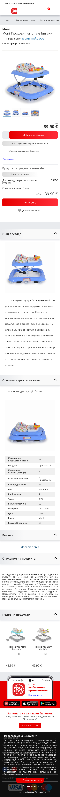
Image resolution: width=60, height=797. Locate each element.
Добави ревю (30, 547)
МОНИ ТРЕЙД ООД (33, 38)
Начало (7, 20)
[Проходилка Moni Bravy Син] (17, 633)
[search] (40, 11)
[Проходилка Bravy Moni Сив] (43, 633)
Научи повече (35, 695)
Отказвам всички (32, 786)
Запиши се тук (30, 725)
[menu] (6, 11)
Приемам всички (32, 780)
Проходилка (45, 465)
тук (28, 774)
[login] (54, 11)
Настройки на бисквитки (32, 792)
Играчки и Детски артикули (25, 20)
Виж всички (8, 159)
